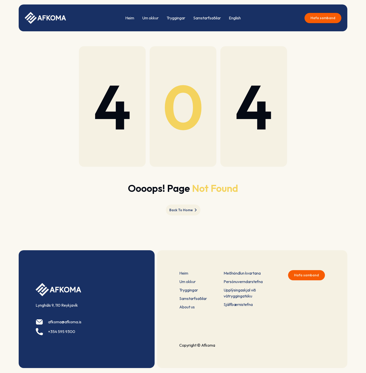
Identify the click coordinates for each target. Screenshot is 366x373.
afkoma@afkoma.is (64, 321)
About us (187, 306)
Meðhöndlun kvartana (242, 273)
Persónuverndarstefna (243, 281)
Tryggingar (176, 17)
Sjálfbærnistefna (238, 304)
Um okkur (150, 17)
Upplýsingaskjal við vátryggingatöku (240, 293)
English (235, 17)
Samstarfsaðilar (207, 17)
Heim (129, 17)
